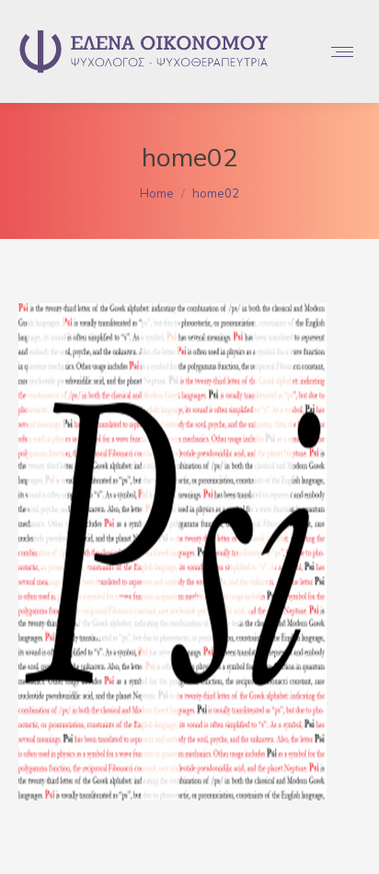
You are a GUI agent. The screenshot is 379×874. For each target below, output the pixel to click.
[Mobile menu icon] (342, 52)
